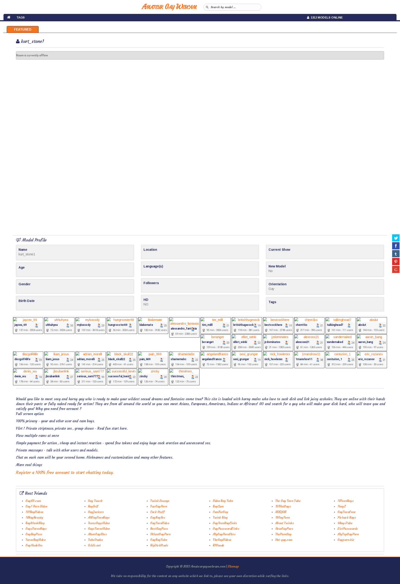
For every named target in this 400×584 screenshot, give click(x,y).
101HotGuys (283, 506)
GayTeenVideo (159, 523)
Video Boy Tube (223, 501)
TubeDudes (95, 540)
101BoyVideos (34, 512)
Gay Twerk (95, 501)
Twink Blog (220, 517)
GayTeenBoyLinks (225, 523)
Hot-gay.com (283, 540)
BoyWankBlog (34, 523)
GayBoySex (157, 517)
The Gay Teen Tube (288, 501)
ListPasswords (348, 529)
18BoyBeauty (34, 517)
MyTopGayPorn (348, 534)
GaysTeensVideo (99, 529)
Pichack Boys (347, 517)
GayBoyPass (33, 534)
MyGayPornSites (224, 534)
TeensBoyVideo (35, 540)
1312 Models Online (326, 17)
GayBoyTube (158, 540)
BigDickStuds (159, 545)
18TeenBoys (345, 501)
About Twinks (284, 523)
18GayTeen (282, 517)
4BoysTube (345, 523)
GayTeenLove (347, 512)
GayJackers (96, 512)
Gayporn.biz (346, 540)
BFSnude (218, 545)
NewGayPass (284, 529)
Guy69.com (33, 501)
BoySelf (93, 506)
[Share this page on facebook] (396, 245)
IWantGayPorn (160, 534)
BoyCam (218, 506)
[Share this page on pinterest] (396, 261)
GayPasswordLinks (226, 529)
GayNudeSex (34, 545)
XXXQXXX (280, 512)
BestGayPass (159, 529)
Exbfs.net (94, 545)
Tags (20, 17)
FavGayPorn (158, 506)
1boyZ (342, 506)
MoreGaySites (97, 534)
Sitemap (233, 566)
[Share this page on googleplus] (396, 269)
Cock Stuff (157, 512)
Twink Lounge (159, 501)
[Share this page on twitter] (396, 237)
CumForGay (220, 512)
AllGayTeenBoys (99, 517)
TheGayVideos (222, 540)
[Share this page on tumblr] (396, 253)
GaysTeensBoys (36, 529)
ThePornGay (283, 534)
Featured (22, 29)
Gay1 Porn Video (36, 506)
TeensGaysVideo (99, 523)
